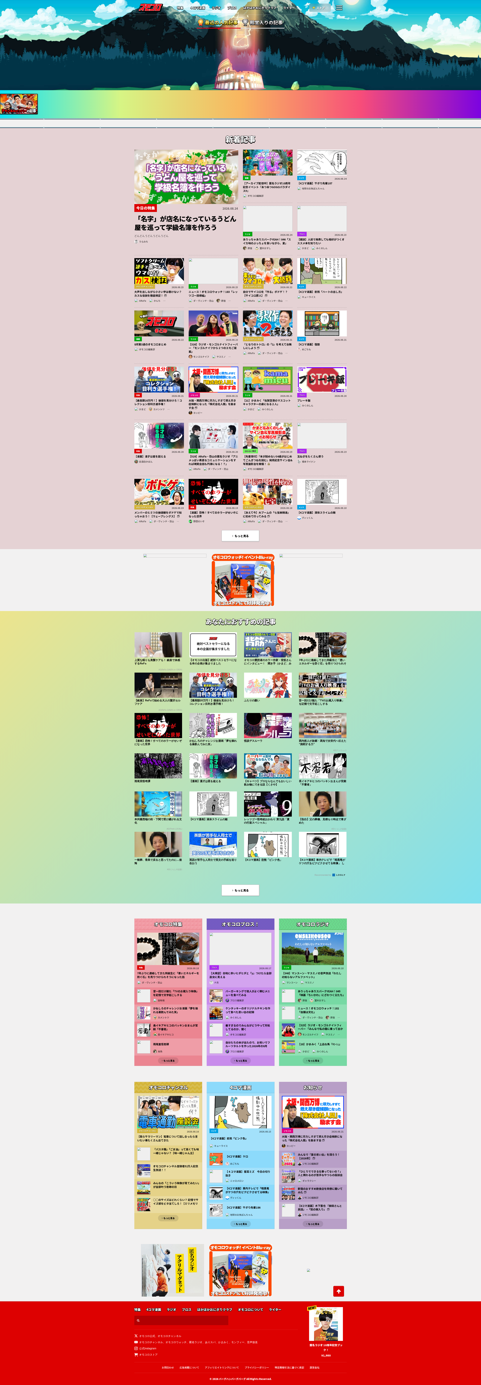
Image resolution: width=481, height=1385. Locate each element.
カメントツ (159, 409)
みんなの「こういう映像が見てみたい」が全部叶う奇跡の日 (176, 1185)
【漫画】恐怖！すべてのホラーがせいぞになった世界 (213, 514)
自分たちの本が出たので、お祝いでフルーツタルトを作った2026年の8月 (247, 1044)
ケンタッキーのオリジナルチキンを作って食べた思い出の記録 (247, 1010)
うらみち (143, 241)
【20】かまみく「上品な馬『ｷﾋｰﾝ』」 (320, 1044)
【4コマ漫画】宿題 (308, 344)
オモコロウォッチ (176, 1342)
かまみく (223, 1342)
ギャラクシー (309, 1180)
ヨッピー (197, 412)
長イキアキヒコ (166, 1034)
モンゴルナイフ (201, 356)
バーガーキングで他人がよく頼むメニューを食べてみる (247, 993)
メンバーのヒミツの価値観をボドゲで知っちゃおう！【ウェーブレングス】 (158, 514)
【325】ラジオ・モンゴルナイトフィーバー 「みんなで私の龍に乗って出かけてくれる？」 (320, 1028)
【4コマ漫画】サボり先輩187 (314, 183)
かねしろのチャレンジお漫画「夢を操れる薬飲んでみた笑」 (175, 1010)
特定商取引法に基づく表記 (289, 1367)
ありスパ (210, 1342)
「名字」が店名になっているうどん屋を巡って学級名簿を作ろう (185, 223)
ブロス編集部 (237, 1000)
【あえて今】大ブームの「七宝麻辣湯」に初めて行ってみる (266, 514)
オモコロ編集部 (255, 195)
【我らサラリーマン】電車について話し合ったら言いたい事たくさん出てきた (167, 1138)
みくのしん (321, 248)
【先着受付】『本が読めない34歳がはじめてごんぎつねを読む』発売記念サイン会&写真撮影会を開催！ (268, 460)
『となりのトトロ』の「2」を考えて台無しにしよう (267, 346)
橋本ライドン (308, 461)
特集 (180, 8)
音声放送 (252, 1342)
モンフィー (237, 1342)
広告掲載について (189, 1367)
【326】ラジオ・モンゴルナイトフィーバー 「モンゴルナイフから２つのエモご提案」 (213, 347)
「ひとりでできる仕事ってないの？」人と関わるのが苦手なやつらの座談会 (320, 1173)
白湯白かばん (146, 461)
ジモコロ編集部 (310, 1163)
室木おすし (265, 248)
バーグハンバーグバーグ (232, 1379)
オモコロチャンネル (169, 1336)
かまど (305, 248)
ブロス (232, 8)
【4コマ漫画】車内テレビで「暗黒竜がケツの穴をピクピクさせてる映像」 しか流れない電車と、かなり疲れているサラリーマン (247, 1194)
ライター (289, 8)
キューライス (308, 296)
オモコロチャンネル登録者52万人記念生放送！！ (175, 1168)
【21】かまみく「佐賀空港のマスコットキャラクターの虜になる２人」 (267, 402)
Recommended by (323, 874)
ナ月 (216, 982)
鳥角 (160, 1051)
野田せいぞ (199, 521)
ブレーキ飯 (303, 400)
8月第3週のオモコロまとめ (150, 344)
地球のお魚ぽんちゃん (313, 188)
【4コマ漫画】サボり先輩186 (242, 1207)
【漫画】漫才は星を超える (150, 456)
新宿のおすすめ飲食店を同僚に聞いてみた (320, 1190)
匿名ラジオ (195, 1342)
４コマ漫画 (197, 8)
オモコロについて (250, 1309)
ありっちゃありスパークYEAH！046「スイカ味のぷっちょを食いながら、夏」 (267, 241)
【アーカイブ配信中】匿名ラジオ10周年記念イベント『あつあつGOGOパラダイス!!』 (266, 186)
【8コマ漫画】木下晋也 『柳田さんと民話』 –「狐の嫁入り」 (320, 1207)
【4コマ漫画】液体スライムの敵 (316, 512)
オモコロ (150, 7)
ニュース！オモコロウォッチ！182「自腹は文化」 (318, 1010)
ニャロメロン (237, 1180)
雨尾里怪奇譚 (161, 1044)
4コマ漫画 (153, 1309)
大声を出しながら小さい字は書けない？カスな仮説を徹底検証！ (158, 293)
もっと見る (242, 536)
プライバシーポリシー (257, 1367)
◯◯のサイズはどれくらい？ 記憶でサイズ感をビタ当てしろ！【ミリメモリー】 (175, 1203)
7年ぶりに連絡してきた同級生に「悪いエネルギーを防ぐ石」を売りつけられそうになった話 (168, 975)
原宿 (250, 248)
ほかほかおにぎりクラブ (259, 8)
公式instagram (147, 1348)
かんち (157, 300)
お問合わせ (168, 1367)
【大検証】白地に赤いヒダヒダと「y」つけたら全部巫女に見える (240, 975)
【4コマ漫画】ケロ (236, 1156)
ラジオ (216, 8)
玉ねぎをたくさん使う (310, 456)
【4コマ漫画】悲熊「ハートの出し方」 (320, 292)
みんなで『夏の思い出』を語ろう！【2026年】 (319, 1156)
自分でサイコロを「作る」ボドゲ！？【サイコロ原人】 (265, 293)
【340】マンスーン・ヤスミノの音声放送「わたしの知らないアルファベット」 (311, 975)
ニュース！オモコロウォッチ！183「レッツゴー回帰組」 (213, 293)
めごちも (306, 349)
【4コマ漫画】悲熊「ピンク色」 (228, 1138)
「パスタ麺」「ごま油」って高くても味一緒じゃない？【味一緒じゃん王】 (176, 1151)
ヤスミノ (221, 356)
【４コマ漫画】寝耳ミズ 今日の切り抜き (247, 1173)
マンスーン (292, 982)
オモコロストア (148, 1354)
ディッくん (307, 517)
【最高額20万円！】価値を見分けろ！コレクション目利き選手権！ (158, 402)
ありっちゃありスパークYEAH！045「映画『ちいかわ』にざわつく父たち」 (321, 993)
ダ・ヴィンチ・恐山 (203, 300)
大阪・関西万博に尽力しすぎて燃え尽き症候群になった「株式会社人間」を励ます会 (212, 404)
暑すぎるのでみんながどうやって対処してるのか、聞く (247, 1027)
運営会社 (314, 1367)
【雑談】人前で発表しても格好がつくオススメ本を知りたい (320, 241)
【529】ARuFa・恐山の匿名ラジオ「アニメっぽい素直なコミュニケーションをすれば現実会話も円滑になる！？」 (213, 460)
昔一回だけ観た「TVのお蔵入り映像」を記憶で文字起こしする (176, 993)
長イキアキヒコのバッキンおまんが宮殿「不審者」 (175, 1027)
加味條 (161, 1000)
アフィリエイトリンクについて (222, 1367)
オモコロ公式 (147, 1336)
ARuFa (142, 300)
